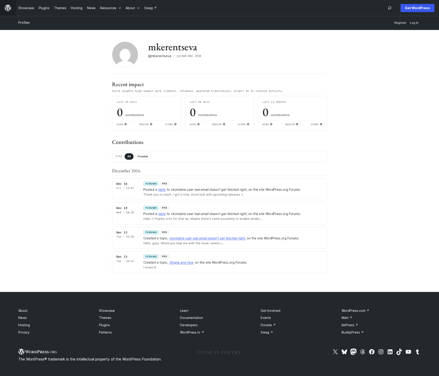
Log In (414, 22)
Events (266, 318)
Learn (184, 310)
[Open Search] (389, 8)
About (22, 310)
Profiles (24, 22)
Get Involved (270, 310)
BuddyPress (353, 332)
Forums (143, 156)
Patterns (105, 332)
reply (162, 189)
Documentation (191, 318)
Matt (347, 318)
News (22, 318)
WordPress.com (355, 310)
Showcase (107, 310)
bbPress (350, 325)
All (129, 156)
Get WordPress (417, 8)
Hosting (24, 325)
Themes (105, 318)
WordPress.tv (192, 332)
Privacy (23, 332)
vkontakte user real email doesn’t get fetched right (207, 238)
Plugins (104, 325)
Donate (268, 325)
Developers (189, 325)
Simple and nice (181, 262)
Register (400, 22)
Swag (267, 332)
